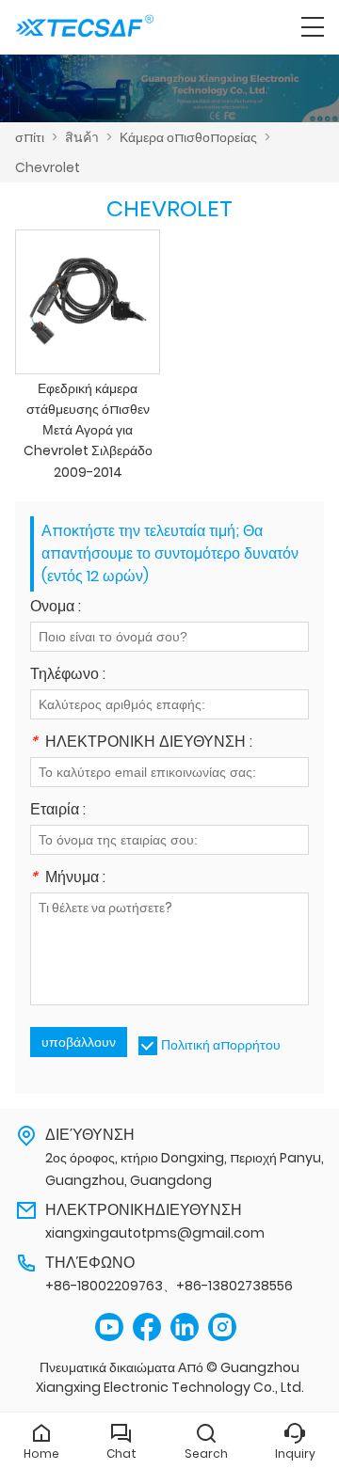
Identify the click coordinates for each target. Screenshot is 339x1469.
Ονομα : (55, 608)
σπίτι (29, 137)
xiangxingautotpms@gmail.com (155, 1233)
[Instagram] (222, 1327)
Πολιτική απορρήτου (221, 1044)
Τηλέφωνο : (67, 676)
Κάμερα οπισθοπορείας (188, 137)
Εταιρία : (58, 811)
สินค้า (82, 137)
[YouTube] (109, 1327)
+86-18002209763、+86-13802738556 (169, 1285)
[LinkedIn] (185, 1327)
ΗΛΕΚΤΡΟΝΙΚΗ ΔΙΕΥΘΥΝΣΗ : (141, 743)
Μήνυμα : (67, 879)
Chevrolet (47, 167)
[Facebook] (147, 1327)
